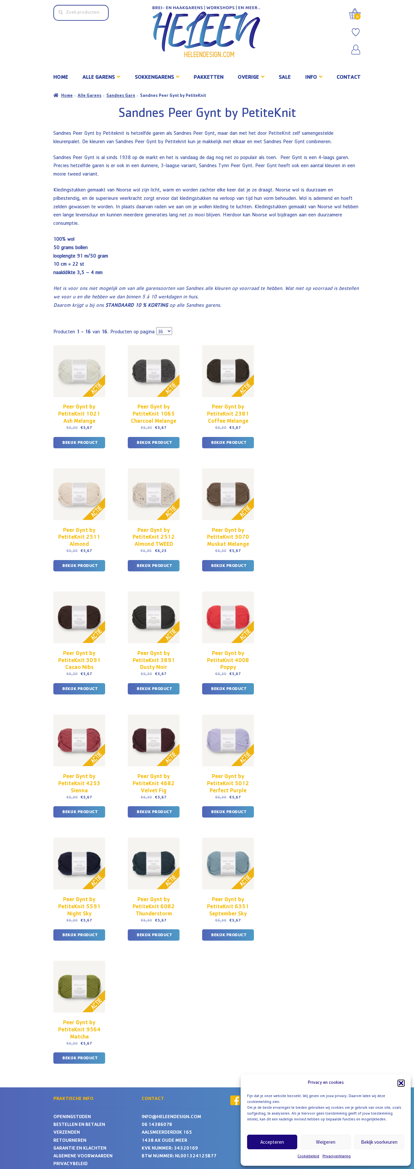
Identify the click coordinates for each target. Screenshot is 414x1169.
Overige (248, 77)
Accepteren (272, 1142)
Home (60, 77)
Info (311, 77)
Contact (349, 77)
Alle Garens (90, 96)
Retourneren (69, 1141)
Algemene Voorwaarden (83, 1156)
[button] (401, 1083)
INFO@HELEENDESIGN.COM (171, 1117)
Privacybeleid (70, 1164)
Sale (285, 77)
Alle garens (98, 77)
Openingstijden (72, 1117)
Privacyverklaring (336, 1157)
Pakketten (208, 77)
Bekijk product (80, 443)
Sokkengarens (154, 77)
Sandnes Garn (120, 96)
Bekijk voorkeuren (379, 1142)
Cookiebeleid (308, 1157)
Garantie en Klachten (79, 1148)
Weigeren (325, 1142)
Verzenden (66, 1132)
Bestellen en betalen (79, 1125)
